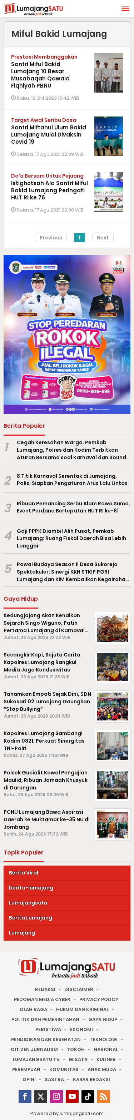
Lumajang (22, 932)
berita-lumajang (31, 887)
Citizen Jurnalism (34, 1049)
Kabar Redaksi (91, 1079)
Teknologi (104, 1039)
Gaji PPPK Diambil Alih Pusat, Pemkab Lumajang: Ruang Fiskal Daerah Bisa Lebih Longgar (71, 538)
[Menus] (125, 8)
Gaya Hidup (102, 1019)
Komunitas (64, 1069)
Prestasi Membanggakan (44, 56)
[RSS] (103, 1096)
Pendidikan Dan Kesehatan (46, 1039)
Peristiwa (48, 1029)
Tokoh (76, 1049)
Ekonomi (81, 1029)
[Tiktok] (87, 1096)
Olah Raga (33, 1009)
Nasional (106, 1049)
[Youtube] (72, 1096)
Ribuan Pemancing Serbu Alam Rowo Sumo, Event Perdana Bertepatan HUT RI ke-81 (73, 507)
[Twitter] (40, 1096)
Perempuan (26, 1069)
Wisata (78, 1059)
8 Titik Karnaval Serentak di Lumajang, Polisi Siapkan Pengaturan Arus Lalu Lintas (72, 479)
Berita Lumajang (30, 917)
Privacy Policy (98, 999)
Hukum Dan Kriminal (82, 1009)
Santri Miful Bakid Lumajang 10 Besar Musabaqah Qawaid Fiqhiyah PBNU (40, 74)
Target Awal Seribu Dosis (44, 120)
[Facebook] (25, 1096)
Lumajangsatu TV (36, 1059)
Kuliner (106, 1059)
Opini (29, 1079)
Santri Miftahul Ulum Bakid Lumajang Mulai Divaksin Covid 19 (48, 134)
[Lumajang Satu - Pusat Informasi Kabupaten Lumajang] (33, 9)
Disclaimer (78, 989)
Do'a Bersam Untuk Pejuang (47, 175)
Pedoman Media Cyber (42, 999)
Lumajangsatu (28, 902)
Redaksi (45, 989)
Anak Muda (102, 1069)
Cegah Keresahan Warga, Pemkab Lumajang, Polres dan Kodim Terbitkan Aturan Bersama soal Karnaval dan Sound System (71, 450)
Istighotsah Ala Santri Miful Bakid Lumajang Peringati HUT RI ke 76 (49, 190)
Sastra (54, 1079)
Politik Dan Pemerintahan (45, 1019)
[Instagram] (56, 1096)
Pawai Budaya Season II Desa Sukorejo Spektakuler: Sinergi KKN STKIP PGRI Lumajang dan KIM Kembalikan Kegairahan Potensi (73, 572)
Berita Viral (23, 872)
